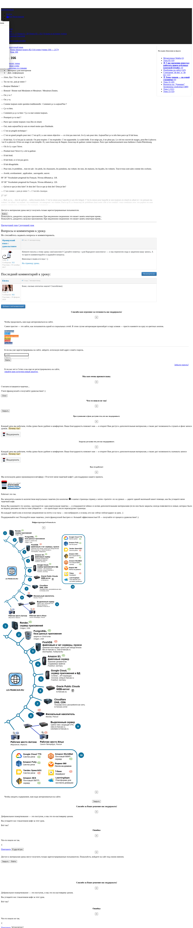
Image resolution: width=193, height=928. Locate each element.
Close (4, 396)
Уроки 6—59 (23, 34)
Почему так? (14, 428)
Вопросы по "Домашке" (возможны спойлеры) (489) (175, 85)
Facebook (8, 343)
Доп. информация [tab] (16, 73)
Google (7, 341)
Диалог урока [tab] (14, 63)
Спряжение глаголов (15, 36)
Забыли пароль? (181, 365)
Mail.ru (7, 334)
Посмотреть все (149, 274)
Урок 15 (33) (168, 91)
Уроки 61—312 (36, 34)
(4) (176, 65)
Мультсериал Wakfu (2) (173, 58)
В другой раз (17, 849)
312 (13, 262)
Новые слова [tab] (13, 66)
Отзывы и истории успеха (55, 34)
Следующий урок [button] (26, 225)
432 (13, 295)
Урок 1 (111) (168, 89)
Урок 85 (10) (168, 60)
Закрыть (5, 411)
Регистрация (18, 16)
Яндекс (7, 338)
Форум (9, 29)
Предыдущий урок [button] (9, 225)
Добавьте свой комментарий (13, 306)
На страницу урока (30, 263)
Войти (9, 16)
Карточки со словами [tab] (17, 68)
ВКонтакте (9, 331)
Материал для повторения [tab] (19, 70)
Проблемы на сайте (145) (174, 70)
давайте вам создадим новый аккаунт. (21, 371)
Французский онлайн (16, 41)
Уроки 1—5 (11, 34)
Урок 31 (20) (168, 82)
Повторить (6, 849)
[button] (9, 14)
